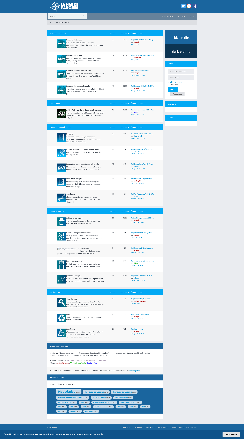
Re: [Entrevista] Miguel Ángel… (142, 248)
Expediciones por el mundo (60, 127)
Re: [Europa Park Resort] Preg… (142, 164)
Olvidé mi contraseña (176, 82)
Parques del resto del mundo (78, 86)
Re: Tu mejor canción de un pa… (142, 261)
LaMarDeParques (140, 301)
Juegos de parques (73, 276)
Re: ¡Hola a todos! (137, 329)
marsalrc (137, 166)
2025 (59, 407)
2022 (131, 407)
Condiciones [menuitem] (127, 428)
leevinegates (134, 370)
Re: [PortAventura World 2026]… (142, 40)
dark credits (181, 51)
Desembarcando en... (58, 33)
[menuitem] (182, 16)
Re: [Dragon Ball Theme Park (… (142, 55)
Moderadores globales (78, 363)
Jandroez (137, 151)
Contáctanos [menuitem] (150, 428)
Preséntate (70, 329)
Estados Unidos (99, 397)
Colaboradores (55, 103)
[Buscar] (84, 16)
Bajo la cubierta (56, 292)
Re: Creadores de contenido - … (142, 134)
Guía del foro (71, 299)
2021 (59, 411)
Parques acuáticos (64, 402)
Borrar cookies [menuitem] (162, 428)
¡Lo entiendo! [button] (231, 434)
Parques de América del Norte (78, 70)
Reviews (69, 134)
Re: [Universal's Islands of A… (141, 70)
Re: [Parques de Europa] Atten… (142, 233)
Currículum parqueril (74, 179)
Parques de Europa (74, 55)
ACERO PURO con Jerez (128, 402)
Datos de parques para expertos (79, 233)
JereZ (136, 112)
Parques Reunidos (121, 398)
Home (192, 16)
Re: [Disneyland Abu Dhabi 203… (142, 86)
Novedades (66, 391)
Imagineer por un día (74, 261)
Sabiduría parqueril (74, 218)
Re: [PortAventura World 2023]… (142, 194)
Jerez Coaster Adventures (102, 402)
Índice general (52, 428)
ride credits (181, 37)
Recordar (174, 84)
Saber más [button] (98, 434)
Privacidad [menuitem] (138, 428)
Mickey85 (137, 57)
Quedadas (70, 194)
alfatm (136, 278)
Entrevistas (84, 248)
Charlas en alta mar (57, 211)
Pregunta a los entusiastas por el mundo (82, 164)
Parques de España (74, 40)
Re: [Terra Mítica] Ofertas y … (141, 149)
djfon (136, 263)
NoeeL (136, 196)
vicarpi (136, 42)
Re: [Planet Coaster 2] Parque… (142, 276)
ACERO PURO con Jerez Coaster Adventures (83, 110)
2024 (84, 407)
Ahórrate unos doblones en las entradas (82, 149)
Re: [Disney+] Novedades (140, 314)
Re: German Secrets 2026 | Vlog (142, 110)
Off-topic (69, 314)
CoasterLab (138, 136)
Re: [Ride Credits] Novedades (141, 299)
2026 (143, 407)
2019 (118, 407)
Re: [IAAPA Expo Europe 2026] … (142, 218)
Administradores (63, 363)
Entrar (170, 63)
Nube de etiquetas (57, 377)
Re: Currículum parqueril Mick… (142, 179)
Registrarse (177, 94)
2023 (71, 407)
